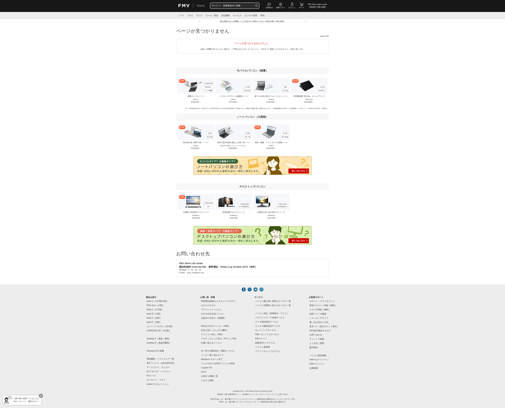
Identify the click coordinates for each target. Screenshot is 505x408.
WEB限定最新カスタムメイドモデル (218, 301)
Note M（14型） (154, 314)
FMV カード (260, 339)
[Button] (256, 6)
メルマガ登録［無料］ (319, 310)
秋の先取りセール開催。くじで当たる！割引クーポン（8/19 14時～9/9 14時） (252, 21)
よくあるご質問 (316, 343)
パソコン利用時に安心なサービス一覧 (273, 305)
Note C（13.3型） (155, 310)
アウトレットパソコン (211, 310)
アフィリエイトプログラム (267, 351)
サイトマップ (272, 394)
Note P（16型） (154, 322)
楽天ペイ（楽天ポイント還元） (324, 326)
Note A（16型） (154, 318)
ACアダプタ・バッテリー (159, 372)
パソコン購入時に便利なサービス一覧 (273, 301)
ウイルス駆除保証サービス (267, 326)
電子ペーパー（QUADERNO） (161, 363)
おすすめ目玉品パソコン (212, 314)
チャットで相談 (316, 339)
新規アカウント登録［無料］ (323, 305)
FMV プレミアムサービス (267, 334)
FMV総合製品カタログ (320, 331)
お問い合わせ (283, 394)
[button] (269, 6)
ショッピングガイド (318, 318)
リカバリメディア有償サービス (270, 318)
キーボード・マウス (156, 380)
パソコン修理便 (262, 347)
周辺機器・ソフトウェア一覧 (160, 359)
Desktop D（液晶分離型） (159, 343)
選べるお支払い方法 (318, 322)
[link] (280, 6)
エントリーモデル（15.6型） (160, 326)
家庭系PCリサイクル (265, 343)
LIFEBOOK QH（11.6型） (159, 331)
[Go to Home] (191, 5)
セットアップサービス (265, 330)
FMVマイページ (316, 364)
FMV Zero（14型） (156, 305)
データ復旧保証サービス (266, 322)
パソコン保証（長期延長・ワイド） (272, 313)
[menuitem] (216, 6)
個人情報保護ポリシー (233, 394)
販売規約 (313, 347)
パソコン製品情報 (317, 355)
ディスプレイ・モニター (158, 367)
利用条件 (220, 394)
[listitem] (244, 289)
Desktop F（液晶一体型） (159, 339)
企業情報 (313, 368)
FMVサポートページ (319, 360)
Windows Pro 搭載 (155, 351)
